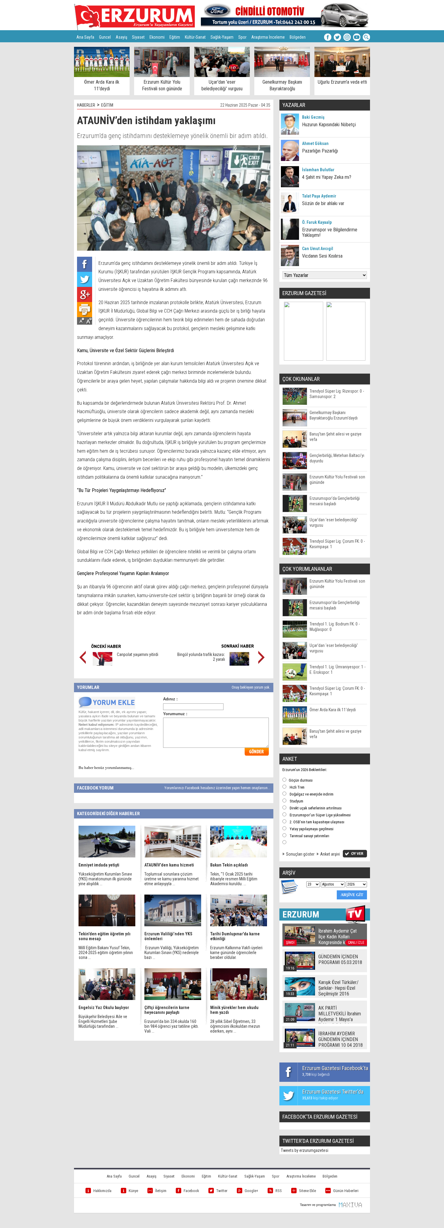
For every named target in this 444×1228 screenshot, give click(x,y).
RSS (278, 1190)
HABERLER (86, 105)
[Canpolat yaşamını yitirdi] (102, 664)
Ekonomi (157, 37)
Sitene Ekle (307, 1190)
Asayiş (121, 37)
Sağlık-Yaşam (222, 37)
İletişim (160, 1190)
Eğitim (174, 37)
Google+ (251, 1190)
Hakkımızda (102, 1190)
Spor (242, 37)
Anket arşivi (330, 854)
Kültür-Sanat (195, 37)
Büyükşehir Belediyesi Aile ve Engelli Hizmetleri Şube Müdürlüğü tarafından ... (103, 1021)
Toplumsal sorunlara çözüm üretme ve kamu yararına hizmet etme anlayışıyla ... (171, 879)
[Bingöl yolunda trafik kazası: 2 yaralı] (239, 664)
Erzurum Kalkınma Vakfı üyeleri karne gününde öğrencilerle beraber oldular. (236, 952)
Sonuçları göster (300, 854)
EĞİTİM (107, 105)
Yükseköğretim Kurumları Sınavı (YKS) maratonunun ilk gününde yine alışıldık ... (105, 879)
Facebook (191, 1190)
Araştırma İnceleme (268, 37)
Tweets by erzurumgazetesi (304, 1150)
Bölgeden (298, 37)
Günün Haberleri (346, 1190)
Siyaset (138, 37)
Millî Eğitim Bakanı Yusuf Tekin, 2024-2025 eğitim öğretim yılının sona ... (106, 952)
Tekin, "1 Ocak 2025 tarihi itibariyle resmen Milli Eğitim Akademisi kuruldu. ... (233, 879)
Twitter (221, 1190)
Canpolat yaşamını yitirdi (137, 654)
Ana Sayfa (85, 37)
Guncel (105, 37)
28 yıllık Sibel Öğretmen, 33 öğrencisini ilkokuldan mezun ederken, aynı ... (235, 1026)
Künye (133, 1190)
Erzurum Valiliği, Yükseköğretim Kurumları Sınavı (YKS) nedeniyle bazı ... (171, 952)
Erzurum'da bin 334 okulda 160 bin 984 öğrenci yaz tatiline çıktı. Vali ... (171, 1026)
